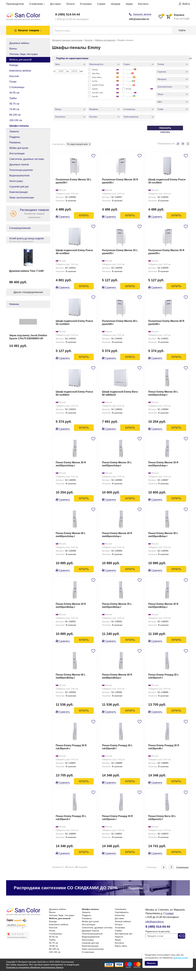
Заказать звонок (142, 14)
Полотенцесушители (21, 170)
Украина (129, 96)
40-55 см (14, 92)
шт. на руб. (180, 17)
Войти (186, 3)
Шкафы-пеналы (19, 125)
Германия (130, 70)
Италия (129, 81)
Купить (84, 215)
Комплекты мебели (20, 70)
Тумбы (13, 98)
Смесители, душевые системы (26, 159)
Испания (129, 77)
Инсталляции (16, 153)
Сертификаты (122, 912)
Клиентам (120, 915)
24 (178, 143)
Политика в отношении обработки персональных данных (34, 967)
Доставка (55, 4)
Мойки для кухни (18, 148)
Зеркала (14, 131)
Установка (86, 4)
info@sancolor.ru (139, 19)
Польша (129, 85)
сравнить (64, 216)
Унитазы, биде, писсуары (23, 54)
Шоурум (115, 4)
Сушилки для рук (19, 186)
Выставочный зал (123, 933)
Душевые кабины (19, 43)
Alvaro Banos (97, 77)
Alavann (95, 70)
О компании (36, 4)
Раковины (15, 142)
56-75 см (14, 103)
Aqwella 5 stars (97, 93)
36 (182, 143)
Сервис (101, 4)
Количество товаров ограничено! (34, 213)
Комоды (13, 65)
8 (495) (67, 14)
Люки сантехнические (21, 197)
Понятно (151, 963)
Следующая (182, 867)
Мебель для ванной (20, 59)
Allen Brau (96, 73)
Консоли (14, 76)
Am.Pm (94, 81)
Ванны (13, 48)
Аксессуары (16, 181)
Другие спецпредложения (28, 292)
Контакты (143, 4)
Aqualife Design (98, 85)
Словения (130, 93)
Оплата (70, 4)
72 (187, 143)
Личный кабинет (123, 921)
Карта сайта (121, 946)
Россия (128, 89)
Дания (128, 73)
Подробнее (136, 888)
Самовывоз (120, 909)
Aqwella (95, 96)
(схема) (169, 913)
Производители (15, 4)
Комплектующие (18, 192)
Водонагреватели (19, 175)
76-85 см (14, 109)
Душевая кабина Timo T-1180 (26, 271)
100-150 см (15, 120)
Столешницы (16, 87)
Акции (129, 4)
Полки (12, 81)
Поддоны (14, 137)
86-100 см (15, 114)
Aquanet (95, 89)
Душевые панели (19, 164)
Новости (119, 936)
